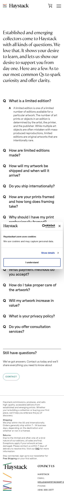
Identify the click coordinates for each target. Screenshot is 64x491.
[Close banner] (59, 226)
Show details (48, 253)
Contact (11, 377)
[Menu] (59, 6)
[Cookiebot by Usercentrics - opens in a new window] (42, 226)
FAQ (37, 449)
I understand (32, 262)
